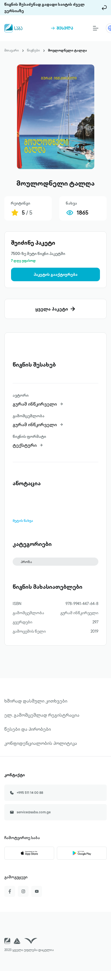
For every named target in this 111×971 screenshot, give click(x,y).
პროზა (26, 561)
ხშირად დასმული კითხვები (35, 701)
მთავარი (11, 50)
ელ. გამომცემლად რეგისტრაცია (41, 715)
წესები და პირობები (27, 729)
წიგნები (33, 50)
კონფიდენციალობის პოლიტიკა (40, 743)
